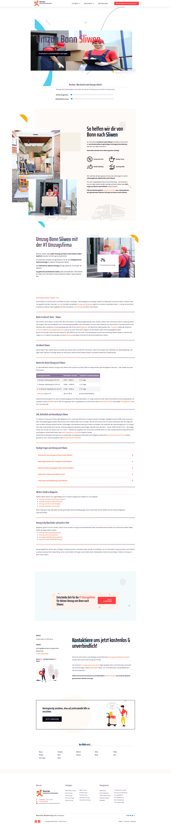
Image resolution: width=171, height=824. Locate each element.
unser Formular (110, 676)
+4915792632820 (42, 654)
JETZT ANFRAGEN (52, 719)
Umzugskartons (126, 402)
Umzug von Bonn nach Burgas (49, 504)
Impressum (127, 821)
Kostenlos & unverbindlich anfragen (53, 53)
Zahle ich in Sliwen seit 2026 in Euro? (51, 474)
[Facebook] (36, 821)
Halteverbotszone (105, 402)
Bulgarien (53, 298)
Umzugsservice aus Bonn (90, 665)
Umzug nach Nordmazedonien (50, 533)
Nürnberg (49, 330)
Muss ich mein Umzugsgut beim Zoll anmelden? (56, 468)
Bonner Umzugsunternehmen (43, 298)
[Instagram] (39, 821)
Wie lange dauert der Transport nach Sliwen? (55, 462)
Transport (114, 327)
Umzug (59, 304)
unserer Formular (109, 190)
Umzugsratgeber (103, 3)
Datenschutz (133, 821)
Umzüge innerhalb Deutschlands (50, 537)
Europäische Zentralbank (72, 438)
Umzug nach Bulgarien (85, 304)
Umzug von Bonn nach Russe (49, 506)
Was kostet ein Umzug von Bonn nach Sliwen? (55, 455)
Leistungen (75, 3)
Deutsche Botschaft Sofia (116, 435)
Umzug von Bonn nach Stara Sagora (52, 499)
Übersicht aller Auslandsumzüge (50, 539)
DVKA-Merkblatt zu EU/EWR (71, 432)
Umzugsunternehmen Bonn (52, 821)
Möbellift (51, 402)
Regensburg (60, 330)
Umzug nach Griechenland (48, 535)
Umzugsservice (88, 3)
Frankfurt (39, 330)
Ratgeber (121, 821)
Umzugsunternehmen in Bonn (118, 657)
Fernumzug (78, 307)
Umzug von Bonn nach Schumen (50, 502)
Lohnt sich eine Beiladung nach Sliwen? (53, 481)
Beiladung (69, 335)
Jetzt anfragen (107, 600)
